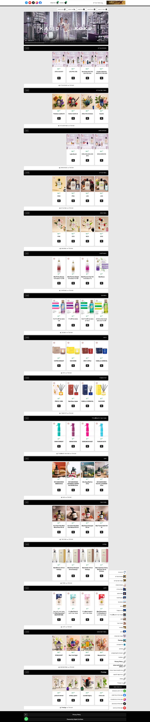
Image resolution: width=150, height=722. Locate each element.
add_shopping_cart (101, 78)
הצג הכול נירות (66, 373)
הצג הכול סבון (66, 497)
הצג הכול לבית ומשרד (66, 413)
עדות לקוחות (81, 9)
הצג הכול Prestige (66, 708)
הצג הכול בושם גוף (66, 333)
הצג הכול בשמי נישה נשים (66, 667)
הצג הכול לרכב (66, 627)
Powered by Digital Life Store (75, 719)
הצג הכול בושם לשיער (66, 291)
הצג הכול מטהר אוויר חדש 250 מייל (66, 454)
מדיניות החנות (62, 9)
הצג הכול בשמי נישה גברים (66, 126)
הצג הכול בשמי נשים (66, 248)
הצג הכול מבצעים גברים (66, 85)
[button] (63, 2)
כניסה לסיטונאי (91, 9)
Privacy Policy (77, 714)
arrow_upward (26, 715)
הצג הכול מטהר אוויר (66, 539)
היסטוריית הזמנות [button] (102, 9)
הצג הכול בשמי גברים (66, 208)
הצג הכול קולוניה (66, 583)
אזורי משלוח (71, 9)
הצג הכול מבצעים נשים (66, 168)
